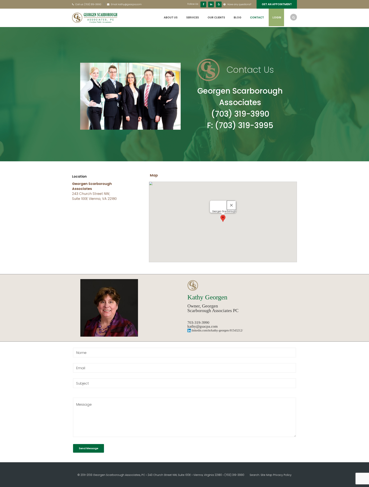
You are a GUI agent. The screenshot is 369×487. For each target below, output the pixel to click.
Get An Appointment (277, 4)
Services (192, 17)
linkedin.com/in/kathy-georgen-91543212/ (217, 330)
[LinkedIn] (211, 4)
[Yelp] (219, 4)
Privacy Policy (282, 475)
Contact (257, 17)
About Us (171, 17)
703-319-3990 (198, 322)
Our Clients (216, 17)
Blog (237, 17)
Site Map (266, 475)
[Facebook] (203, 4)
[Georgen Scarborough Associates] (94, 17)
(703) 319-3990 (92, 4)
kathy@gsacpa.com (130, 4)
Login (277, 17)
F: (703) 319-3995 (240, 125)
